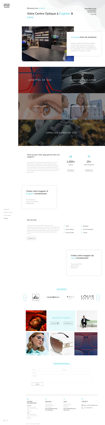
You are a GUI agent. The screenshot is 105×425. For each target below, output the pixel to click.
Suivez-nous (54, 323)
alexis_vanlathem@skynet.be (51, 408)
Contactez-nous (89, 170)
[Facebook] (4, 420)
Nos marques (70, 170)
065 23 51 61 (66, 410)
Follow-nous (69, 323)
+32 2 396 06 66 (49, 410)
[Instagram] (7, 420)
